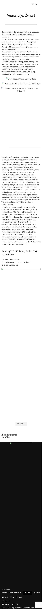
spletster (30, 607)
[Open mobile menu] (40, 4)
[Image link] (21, 515)
